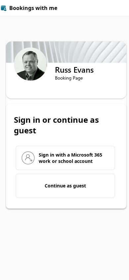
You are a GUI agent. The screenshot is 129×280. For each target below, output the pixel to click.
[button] (121, 8)
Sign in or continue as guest (56, 125)
